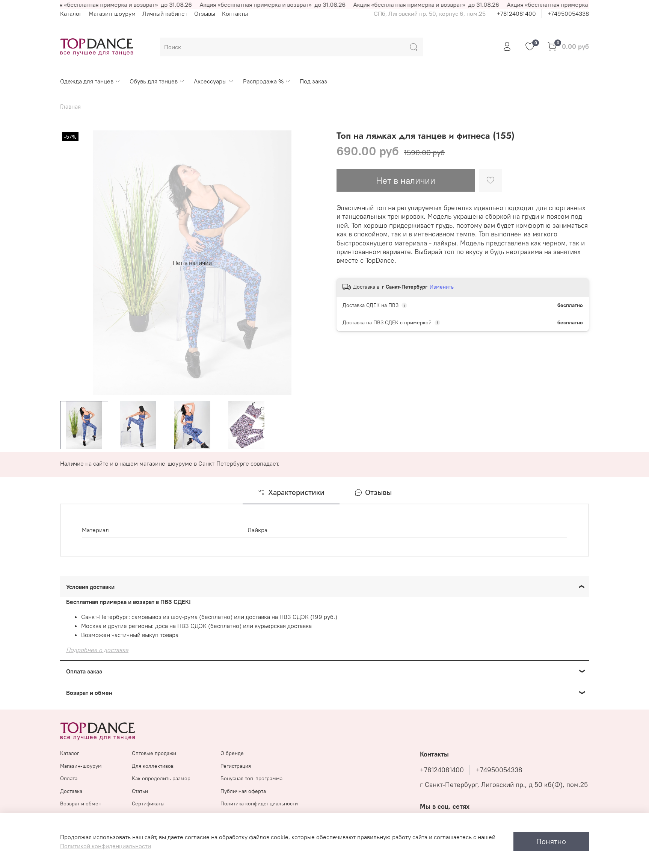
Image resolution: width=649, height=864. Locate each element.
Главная (70, 106)
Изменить (442, 286)
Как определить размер (161, 778)
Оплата (68, 778)
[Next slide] (312, 263)
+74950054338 (568, 13)
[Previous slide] (72, 263)
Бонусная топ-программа (251, 778)
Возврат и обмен (80, 803)
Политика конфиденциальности (259, 803)
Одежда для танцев (86, 81)
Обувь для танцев (154, 81)
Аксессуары (210, 81)
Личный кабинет (164, 13)
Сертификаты (148, 803)
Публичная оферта (243, 791)
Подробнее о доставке (97, 650)
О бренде (232, 753)
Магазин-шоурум (112, 13)
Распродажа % (263, 81)
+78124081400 (516, 13)
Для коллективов (153, 766)
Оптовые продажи (154, 753)
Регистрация (235, 766)
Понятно (551, 841)
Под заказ (313, 81)
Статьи (140, 791)
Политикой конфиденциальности (105, 846)
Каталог (71, 13)
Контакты (235, 13)
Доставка (71, 791)
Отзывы (204, 13)
